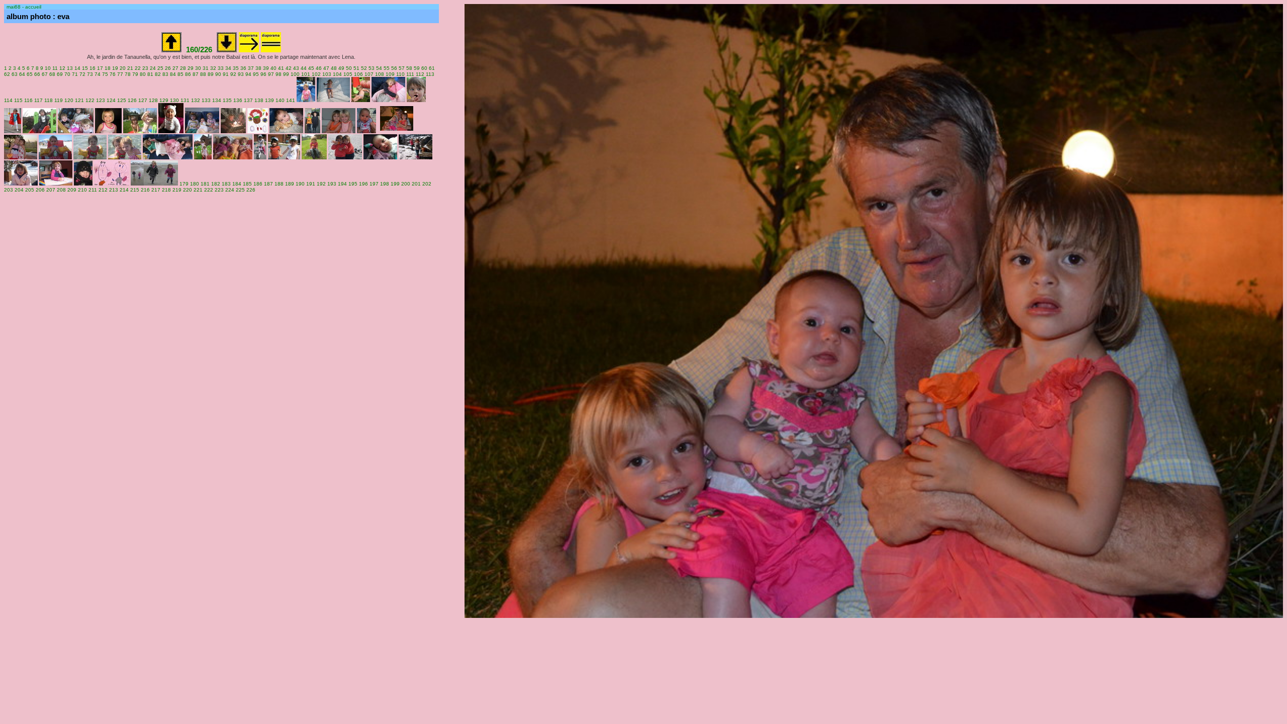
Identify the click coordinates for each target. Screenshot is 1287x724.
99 (286, 74)
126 (132, 100)
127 (142, 100)
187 (268, 184)
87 (196, 74)
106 (358, 74)
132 (195, 100)
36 (243, 68)
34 (228, 68)
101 (305, 74)
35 (236, 68)
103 (326, 74)
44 (304, 68)
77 (120, 74)
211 (92, 190)
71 (75, 74)
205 (29, 190)
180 (194, 184)
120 (68, 100)
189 (289, 184)
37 (251, 68)
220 (187, 190)
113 (430, 74)
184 (236, 184)
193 (331, 184)
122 (90, 100)
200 (405, 184)
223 (219, 190)
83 (165, 74)
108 (379, 74)
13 (70, 68)
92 (233, 74)
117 (38, 100)
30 (198, 68)
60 (424, 68)
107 (369, 74)
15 (85, 68)
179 (184, 184)
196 (363, 184)
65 (30, 74)
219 (176, 190)
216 (145, 190)
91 (226, 74)
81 (150, 74)
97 (271, 74)
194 (342, 184)
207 (50, 190)
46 (319, 68)
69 (60, 74)
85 (180, 74)
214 (124, 190)
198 (384, 184)
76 (113, 74)
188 (279, 184)
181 (205, 184)
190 (300, 184)
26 (168, 68)
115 (18, 100)
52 (364, 68)
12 (62, 68)
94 (248, 74)
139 (269, 100)
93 (241, 74)
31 (206, 68)
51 (356, 68)
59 (417, 68)
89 (211, 74)
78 (128, 74)
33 (221, 68)
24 (153, 68)
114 (8, 100)
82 (158, 74)
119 (58, 100)
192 (321, 184)
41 (281, 68)
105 (347, 74)
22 (138, 68)
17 (100, 68)
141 (290, 100)
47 (326, 68)
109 (390, 74)
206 (40, 190)
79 (135, 74)
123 (100, 100)
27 (175, 68)
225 (240, 190)
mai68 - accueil (24, 7)
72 (82, 74)
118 (48, 100)
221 (198, 190)
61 (432, 68)
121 (79, 100)
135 (227, 100)
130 (174, 100)
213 (113, 190)
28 (183, 68)
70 (67, 74)
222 (208, 190)
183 (226, 184)
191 (310, 184)
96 (263, 74)
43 (296, 68)
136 (237, 100)
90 (218, 74)
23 (145, 68)
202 (426, 184)
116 (28, 100)
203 (8, 190)
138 (258, 100)
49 (341, 68)
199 (395, 184)
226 (250, 190)
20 (123, 68)
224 (229, 190)
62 (7, 74)
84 (173, 74)
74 (98, 74)
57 (402, 68)
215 (134, 190)
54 (379, 68)
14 (77, 68)
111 (410, 74)
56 (394, 68)
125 (121, 100)
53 (372, 68)
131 (185, 100)
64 (22, 74)
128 (153, 100)
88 (203, 74)
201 (416, 184)
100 (295, 74)
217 (155, 190)
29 (191, 68)
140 (280, 100)
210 (82, 190)
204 (19, 190)
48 (334, 68)
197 (374, 184)
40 (273, 68)
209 (71, 190)
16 (92, 68)
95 (256, 74)
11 (55, 68)
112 (420, 74)
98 (278, 74)
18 (108, 68)
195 (352, 184)
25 (160, 68)
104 (337, 74)
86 (188, 74)
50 (349, 68)
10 (48, 68)
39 (266, 68)
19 (115, 68)
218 (166, 190)
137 (248, 100)
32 (213, 68)
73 (90, 74)
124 (111, 100)
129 (163, 100)
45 (311, 68)
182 (215, 184)
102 (316, 74)
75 (105, 74)
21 (130, 68)
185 (247, 184)
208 (61, 190)
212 (103, 190)
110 (400, 74)
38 (258, 68)
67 (45, 74)
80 (143, 74)
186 (257, 184)
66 (37, 74)
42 (289, 68)
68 (52, 74)
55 (387, 68)
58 (409, 68)
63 (15, 74)
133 (206, 100)
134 (216, 100)
